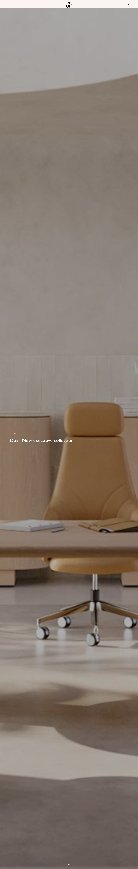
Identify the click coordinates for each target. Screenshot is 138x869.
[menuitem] (134, 4)
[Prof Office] (69, 4)
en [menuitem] (133, 4)
